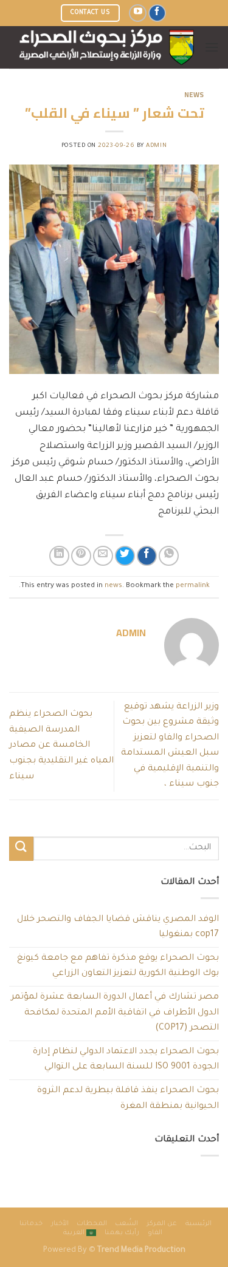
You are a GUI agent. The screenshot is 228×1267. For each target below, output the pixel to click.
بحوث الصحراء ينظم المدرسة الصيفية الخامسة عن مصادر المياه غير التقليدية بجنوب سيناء (61, 745)
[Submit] (21, 848)
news (194, 94)
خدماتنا (31, 1224)
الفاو (155, 1233)
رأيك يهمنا (122, 1233)
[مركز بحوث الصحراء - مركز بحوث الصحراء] (106, 47)
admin (156, 146)
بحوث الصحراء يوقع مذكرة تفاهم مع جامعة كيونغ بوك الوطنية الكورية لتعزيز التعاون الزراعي (118, 966)
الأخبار (60, 1224)
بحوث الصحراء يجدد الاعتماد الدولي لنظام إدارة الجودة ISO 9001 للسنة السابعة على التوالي (126, 1060)
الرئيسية (198, 1224)
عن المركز (162, 1224)
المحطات (92, 1224)
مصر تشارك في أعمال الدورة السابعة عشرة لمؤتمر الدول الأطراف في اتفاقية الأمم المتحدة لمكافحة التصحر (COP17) (115, 1013)
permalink (193, 586)
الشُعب (126, 1224)
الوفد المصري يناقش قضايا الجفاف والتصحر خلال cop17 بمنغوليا (118, 927)
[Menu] (211, 47)
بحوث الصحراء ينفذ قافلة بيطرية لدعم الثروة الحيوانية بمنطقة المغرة (128, 1099)
